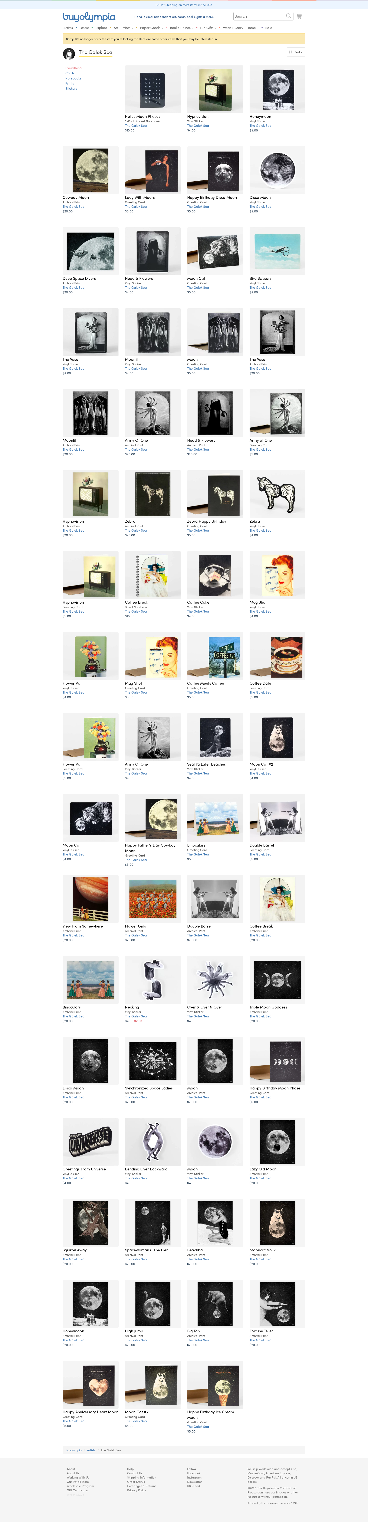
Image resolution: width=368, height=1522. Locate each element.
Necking (132, 1007)
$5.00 (129, 211)
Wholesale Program (80, 1486)
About (71, 1469)
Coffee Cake (198, 602)
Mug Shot (258, 602)
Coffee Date (260, 683)
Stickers (71, 88)
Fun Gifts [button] (207, 27)
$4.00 (191, 130)
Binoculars (196, 845)
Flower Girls (135, 926)
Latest (84, 27)
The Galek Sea (136, 125)
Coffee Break (136, 602)
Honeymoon (260, 116)
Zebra (130, 521)
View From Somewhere (83, 926)
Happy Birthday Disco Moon (212, 197)
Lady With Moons (140, 197)
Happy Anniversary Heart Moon (90, 1411)
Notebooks (73, 78)
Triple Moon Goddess (268, 1007)
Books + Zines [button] (180, 27)
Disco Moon (260, 197)
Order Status (136, 1481)
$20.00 (68, 211)
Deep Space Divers (79, 278)
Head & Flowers (139, 278)
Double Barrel (262, 845)
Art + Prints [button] (122, 27)
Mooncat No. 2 (263, 1249)
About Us (73, 1473)
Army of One (261, 440)
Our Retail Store (78, 1481)
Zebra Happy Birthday (206, 521)
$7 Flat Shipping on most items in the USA (184, 5)
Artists (68, 27)
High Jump (134, 1330)
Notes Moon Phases (142, 116)
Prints (69, 83)
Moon (192, 1088)
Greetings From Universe (84, 1168)
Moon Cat (196, 278)
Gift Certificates (78, 1490)
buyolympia (74, 1450)
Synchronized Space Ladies (149, 1088)
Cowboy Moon (76, 197)
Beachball (195, 1249)
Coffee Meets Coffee (205, 683)
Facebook (193, 1473)
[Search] (288, 16)
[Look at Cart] (299, 16)
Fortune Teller (261, 1330)
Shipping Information (141, 1477)
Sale (268, 27)
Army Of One (136, 440)
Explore (101, 27)
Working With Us (78, 1477)
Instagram (194, 1477)
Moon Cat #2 (261, 764)
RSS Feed (193, 1486)
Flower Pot (72, 683)
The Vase (70, 359)
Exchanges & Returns (141, 1486)
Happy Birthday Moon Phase (275, 1088)
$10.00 (129, 130)
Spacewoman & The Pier (146, 1249)
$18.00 (129, 615)
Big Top (193, 1330)
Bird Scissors (261, 278)
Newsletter (194, 1481)
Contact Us (134, 1473)
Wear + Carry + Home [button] (240, 27)
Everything (73, 68)
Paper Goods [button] (150, 27)
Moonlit (131, 359)
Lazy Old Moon (263, 1168)
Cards (69, 73)
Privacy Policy (136, 1490)
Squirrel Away (75, 1249)
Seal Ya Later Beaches (206, 764)
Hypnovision (197, 116)
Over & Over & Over (204, 1007)
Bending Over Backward (146, 1168)
